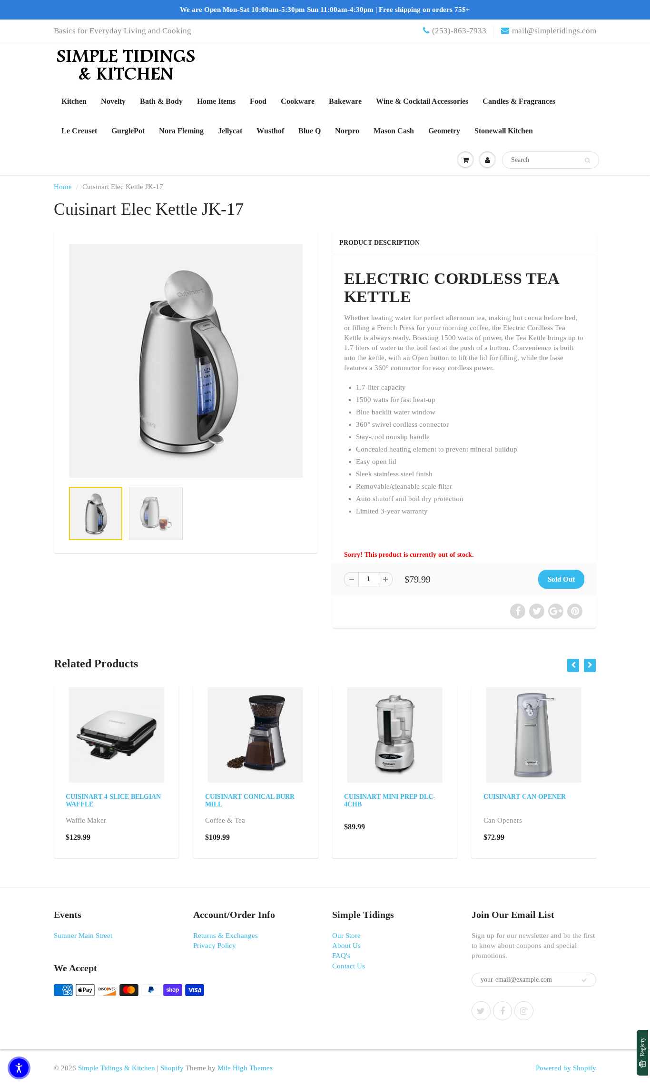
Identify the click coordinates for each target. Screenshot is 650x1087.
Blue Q (309, 131)
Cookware (298, 101)
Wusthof (270, 131)
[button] (19, 1068)
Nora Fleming (181, 131)
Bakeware (345, 101)
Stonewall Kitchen (503, 131)
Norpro (347, 131)
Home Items (216, 101)
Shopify (172, 1068)
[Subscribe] (584, 980)
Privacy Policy (214, 945)
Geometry (444, 131)
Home (63, 187)
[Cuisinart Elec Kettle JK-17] (186, 361)
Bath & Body (161, 101)
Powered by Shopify (566, 1068)
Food (258, 101)
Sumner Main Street (83, 935)
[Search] (587, 160)
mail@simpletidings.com (554, 30)
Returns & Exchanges (225, 935)
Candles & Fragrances (519, 101)
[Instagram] (523, 1010)
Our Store (346, 935)
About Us (346, 945)
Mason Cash (394, 131)
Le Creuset (79, 131)
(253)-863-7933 (459, 30)
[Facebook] (502, 1010)
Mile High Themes (245, 1068)
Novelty (113, 101)
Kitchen (74, 101)
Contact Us (348, 966)
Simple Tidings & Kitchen (116, 1068)
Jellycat (230, 131)
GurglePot (128, 131)
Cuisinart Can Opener (524, 796)
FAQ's (341, 955)
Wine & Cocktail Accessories (422, 101)
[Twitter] (481, 1010)
